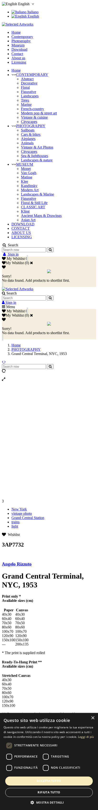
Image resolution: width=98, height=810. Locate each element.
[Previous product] (3, 362)
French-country (32, 109)
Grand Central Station (27, 518)
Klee (24, 181)
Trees (25, 100)
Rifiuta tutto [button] (49, 792)
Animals (27, 143)
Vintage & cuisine (34, 117)
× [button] (92, 718)
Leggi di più (86, 737)
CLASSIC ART (33, 207)
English (33, 16)
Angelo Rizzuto (17, 564)
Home (16, 70)
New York (19, 509)
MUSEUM (24, 164)
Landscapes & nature (37, 160)
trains (15, 522)
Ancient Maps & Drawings (41, 216)
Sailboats (27, 130)
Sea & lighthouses (34, 156)
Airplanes (28, 139)
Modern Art (30, 190)
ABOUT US (21, 233)
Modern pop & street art (39, 113)
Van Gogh (28, 173)
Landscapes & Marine (37, 194)
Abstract (27, 79)
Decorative (29, 83)
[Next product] (5, 362)
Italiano (32, 12)
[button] (49, 802)
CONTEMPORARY (32, 75)
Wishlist (13, 535)
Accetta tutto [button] (49, 781)
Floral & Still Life (34, 203)
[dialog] (49, 761)
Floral (25, 87)
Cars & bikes (30, 134)
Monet (26, 169)
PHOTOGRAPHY (30, 126)
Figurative (28, 92)
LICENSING (21, 237)
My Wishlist (15, 263)
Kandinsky (29, 186)
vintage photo (21, 513)
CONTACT (20, 228)
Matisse (26, 177)
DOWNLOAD (22, 224)
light (14, 526)
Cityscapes (29, 122)
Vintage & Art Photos (37, 147)
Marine (26, 105)
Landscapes (30, 96)
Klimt (25, 211)
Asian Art (28, 220)
